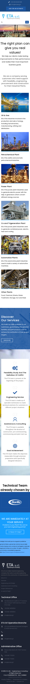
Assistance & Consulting (15, 424)
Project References (7, 588)
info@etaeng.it (16, 4)
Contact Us (20, 681)
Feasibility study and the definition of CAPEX (15, 373)
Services (3, 580)
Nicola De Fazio (18, 677)
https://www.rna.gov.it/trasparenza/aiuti (13, 552)
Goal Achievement (15, 450)
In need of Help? (15, 532)
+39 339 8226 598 (16, 2)
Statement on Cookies (20, 679)
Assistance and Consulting (9, 586)
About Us (4, 578)
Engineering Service (15, 397)
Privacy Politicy (6, 679)
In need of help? (6, 591)
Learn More (7, 340)
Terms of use (10, 681)
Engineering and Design (8, 583)
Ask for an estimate (16, 8)
